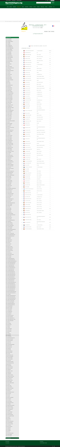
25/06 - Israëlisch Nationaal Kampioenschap (10, 299)
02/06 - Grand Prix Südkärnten (9, 222)
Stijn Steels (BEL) (27, 186)
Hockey (34, 6)
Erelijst (49, 31)
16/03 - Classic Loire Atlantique (9, 91)
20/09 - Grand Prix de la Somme (9, 406)
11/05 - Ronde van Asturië (8, 196)
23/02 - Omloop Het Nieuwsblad (9, 57)
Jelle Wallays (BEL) (27, 210)
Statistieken (46, 31)
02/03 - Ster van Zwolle (8, 69)
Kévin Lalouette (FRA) (27, 222)
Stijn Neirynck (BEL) (27, 134)
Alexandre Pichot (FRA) (28, 143)
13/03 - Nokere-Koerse (8, 86)
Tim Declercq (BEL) (27, 86)
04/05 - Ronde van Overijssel (9, 180)
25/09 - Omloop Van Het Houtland (9, 414)
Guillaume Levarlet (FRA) (28, 60)
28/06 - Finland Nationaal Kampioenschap (10, 303)
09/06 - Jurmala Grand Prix (9, 241)
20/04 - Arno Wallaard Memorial (9, 140)
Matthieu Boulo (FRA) (27, 127)
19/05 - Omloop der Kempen (9, 205)
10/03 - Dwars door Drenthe (9, 78)
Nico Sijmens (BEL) (27, 82)
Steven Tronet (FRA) (27, 90)
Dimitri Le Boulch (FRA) (28, 153)
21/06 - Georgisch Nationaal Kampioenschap (10, 286)
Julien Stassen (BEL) (27, 151)
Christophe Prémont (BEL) (28, 219)
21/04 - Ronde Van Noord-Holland (9, 143)
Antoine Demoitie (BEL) (28, 68)
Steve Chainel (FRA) (27, 212)
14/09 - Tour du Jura (8, 394)
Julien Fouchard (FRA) (28, 147)
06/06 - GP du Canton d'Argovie (9, 230)
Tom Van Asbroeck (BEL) (28, 76)
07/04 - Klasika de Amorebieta (9, 123)
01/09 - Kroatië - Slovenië (8, 385)
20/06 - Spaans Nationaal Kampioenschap (10, 271)
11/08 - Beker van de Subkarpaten (9, 356)
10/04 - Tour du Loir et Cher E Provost (10, 127)
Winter (46, 6)
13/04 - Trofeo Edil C (8, 132)
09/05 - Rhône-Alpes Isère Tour (9, 189)
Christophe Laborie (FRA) (28, 80)
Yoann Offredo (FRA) (27, 196)
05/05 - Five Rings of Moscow (9, 181)
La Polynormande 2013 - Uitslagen (17, 21)
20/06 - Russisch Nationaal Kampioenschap (10, 267)
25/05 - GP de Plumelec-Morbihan (9, 213)
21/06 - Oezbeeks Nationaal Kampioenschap (10, 287)
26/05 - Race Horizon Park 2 (9, 217)
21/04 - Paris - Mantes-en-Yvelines (9, 144)
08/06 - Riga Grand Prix (8, 237)
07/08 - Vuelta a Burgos (8, 348)
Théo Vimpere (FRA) (27, 84)
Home (8, 6)
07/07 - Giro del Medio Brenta (9, 311)
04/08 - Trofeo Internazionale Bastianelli (10, 344)
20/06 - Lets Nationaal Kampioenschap (10, 270)
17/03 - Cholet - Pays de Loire (9, 95)
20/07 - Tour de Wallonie (8, 323)
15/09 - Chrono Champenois (9, 401)
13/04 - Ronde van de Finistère (9, 131)
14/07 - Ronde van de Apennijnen (9, 316)
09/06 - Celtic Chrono (8, 242)
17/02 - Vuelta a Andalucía (8, 53)
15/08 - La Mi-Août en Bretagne (9, 357)
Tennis (23, 6)
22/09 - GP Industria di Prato (9, 413)
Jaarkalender (14, 0)
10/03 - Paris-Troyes (8, 82)
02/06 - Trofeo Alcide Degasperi (9, 226)
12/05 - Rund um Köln (8, 197)
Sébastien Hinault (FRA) (28, 192)
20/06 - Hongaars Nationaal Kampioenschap (10, 274)
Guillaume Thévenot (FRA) (28, 62)
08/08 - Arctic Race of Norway (9, 352)
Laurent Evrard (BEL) (27, 204)
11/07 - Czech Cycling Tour (9, 312)
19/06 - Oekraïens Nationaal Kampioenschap (10, 262)
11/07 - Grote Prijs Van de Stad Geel (9, 315)
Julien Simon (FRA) (27, 72)
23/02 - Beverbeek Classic (8, 54)
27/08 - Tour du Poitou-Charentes (9, 377)
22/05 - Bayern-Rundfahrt (8, 209)
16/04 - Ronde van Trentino (9, 136)
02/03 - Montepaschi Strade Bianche (10, 70)
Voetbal (10, 6)
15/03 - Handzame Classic (8, 90)
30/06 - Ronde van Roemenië (9, 308)
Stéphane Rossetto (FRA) (28, 198)
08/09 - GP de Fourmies (8, 393)
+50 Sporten (50, 6)
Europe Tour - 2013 (8, 37)
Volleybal (30, 6)
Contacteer (7, 442)
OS (53, 6)
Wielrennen (19, 6)
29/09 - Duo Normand (8, 418)
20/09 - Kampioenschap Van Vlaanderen (10, 405)
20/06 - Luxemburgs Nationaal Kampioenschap (11, 282)
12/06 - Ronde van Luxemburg (9, 246)
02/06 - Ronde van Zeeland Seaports (10, 225)
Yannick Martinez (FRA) (28, 64)
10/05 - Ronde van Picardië (9, 192)
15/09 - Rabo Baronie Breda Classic (9, 402)
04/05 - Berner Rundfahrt (8, 176)
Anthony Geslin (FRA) (27, 74)
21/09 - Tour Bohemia (8, 410)
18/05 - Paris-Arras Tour (8, 201)
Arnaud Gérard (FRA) (27, 184)
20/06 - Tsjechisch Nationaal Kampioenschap (10, 278)
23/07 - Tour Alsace (8, 327)
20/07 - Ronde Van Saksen (9, 324)
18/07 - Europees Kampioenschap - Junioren (10, 319)
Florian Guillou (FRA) (27, 88)
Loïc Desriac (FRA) (27, 138)
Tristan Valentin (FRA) (27, 155)
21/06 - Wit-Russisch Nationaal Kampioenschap (11, 291)
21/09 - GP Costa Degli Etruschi (9, 409)
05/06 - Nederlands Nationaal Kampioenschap (11, 229)
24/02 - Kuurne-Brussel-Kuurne (9, 61)
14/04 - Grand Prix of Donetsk (9, 135)
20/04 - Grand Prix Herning (9, 139)
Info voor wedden (8, 0)
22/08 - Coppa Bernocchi (8, 372)
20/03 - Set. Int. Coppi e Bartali (9, 99)
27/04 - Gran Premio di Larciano (9, 155)
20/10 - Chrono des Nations (9, 435)
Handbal (38, 6)
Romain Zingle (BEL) (27, 56)
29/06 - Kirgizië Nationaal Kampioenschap (10, 304)
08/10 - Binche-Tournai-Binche (9, 426)
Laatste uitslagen (19, 0)
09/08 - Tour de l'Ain (8, 353)
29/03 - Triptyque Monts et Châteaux (10, 107)
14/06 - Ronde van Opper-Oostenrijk (10, 254)
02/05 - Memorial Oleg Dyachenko (9, 172)
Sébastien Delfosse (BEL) (28, 54)
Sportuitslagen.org (8, 3)
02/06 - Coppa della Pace (8, 221)
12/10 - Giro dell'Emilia (8, 430)
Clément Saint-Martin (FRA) (28, 149)
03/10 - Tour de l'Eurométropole (9, 422)
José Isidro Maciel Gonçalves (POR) (29, 50)
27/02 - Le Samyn (8, 65)
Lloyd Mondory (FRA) (27, 200)
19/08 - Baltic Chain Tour (8, 364)
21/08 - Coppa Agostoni (8, 369)
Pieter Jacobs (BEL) (27, 141)
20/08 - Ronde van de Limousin (9, 368)
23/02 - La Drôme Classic (8, 58)
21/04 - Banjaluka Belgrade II (9, 148)
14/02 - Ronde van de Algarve (9, 49)
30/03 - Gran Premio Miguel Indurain (9, 110)
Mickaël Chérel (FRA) (27, 58)
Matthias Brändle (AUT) (28, 52)
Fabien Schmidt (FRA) (27, 136)
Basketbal (26, 6)
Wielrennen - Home (8, 35)
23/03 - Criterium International (9, 102)
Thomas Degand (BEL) (28, 190)
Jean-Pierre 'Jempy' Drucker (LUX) (29, 188)
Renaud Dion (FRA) (27, 145)
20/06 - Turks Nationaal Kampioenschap (10, 279)
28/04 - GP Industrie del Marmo (9, 160)
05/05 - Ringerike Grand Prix (9, 185)
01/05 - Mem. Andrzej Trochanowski (9, 168)
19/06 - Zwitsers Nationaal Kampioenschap (10, 263)
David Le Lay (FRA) (27, 113)
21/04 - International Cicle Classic (9, 147)
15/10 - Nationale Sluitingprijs (9, 434)
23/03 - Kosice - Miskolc (8, 103)
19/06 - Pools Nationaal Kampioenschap (10, 258)
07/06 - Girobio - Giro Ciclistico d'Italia (10, 233)
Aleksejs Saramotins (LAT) (28, 66)
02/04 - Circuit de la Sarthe (8, 115)
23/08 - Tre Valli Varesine (8, 373)
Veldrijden (14, 6)
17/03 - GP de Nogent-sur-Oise (9, 94)
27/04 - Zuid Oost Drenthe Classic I (9, 156)
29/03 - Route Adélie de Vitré (9, 106)
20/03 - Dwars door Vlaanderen (9, 98)
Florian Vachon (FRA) (27, 130)
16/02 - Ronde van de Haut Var (9, 50)
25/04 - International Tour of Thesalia (10, 151)
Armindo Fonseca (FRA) (28, 78)
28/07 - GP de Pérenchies (8, 336)
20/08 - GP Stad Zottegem (8, 365)
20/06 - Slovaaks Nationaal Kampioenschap (10, 275)
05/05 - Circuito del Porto (8, 184)
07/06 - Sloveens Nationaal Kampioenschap (10, 234)
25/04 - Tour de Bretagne (8, 152)
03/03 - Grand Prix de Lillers (9, 74)
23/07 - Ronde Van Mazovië (9, 328)
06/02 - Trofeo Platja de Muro (9, 45)
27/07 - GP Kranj (7, 332)
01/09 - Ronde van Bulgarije (9, 381)
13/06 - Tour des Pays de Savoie (9, 250)
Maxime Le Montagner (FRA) (28, 110)
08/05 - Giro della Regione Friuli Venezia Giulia (11, 188)
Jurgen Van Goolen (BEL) (28, 202)
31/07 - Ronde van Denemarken (9, 340)
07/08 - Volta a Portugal (8, 349)
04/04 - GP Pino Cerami (8, 119)
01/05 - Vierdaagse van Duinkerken (9, 164)
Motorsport (42, 6)
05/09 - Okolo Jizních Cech (9, 389)
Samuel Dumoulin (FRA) (28, 70)
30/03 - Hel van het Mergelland (9, 111)
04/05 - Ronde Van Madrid (8, 177)
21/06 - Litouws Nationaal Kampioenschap (10, 283)
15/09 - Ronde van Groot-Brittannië (9, 397)
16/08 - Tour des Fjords (8, 360)
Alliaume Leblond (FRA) (28, 214)
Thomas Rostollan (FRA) (28, 194)
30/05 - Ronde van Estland (8, 218)
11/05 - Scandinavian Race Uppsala (9, 193)
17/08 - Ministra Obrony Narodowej (9, 361)
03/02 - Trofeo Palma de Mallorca (9, 41)
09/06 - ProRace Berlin (8, 238)
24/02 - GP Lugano (8, 62)
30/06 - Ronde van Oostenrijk (9, 307)
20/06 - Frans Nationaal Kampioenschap (10, 266)
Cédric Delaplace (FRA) (28, 132)
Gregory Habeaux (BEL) (28, 208)
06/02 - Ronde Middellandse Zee (9, 46)
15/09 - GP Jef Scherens (8, 398)
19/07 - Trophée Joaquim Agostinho (9, 320)
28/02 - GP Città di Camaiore (9, 66)
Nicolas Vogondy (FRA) (28, 206)
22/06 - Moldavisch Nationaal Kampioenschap (11, 295)
